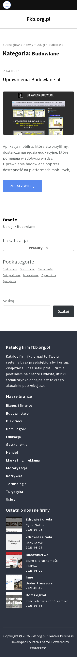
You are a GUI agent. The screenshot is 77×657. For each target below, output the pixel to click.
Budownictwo (17, 413)
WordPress (38, 648)
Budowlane (10, 269)
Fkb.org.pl (38, 19)
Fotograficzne (11, 275)
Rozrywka (14, 476)
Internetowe (30, 275)
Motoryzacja (16, 468)
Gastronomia (17, 444)
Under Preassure (39, 583)
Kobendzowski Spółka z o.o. (47, 601)
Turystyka (14, 492)
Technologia (16, 484)
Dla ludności (46, 269)
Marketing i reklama (23, 460)
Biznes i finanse (19, 405)
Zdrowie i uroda (39, 519)
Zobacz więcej (22, 186)
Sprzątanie (9, 281)
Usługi (11, 499)
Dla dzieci (14, 421)
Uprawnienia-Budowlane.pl (31, 79)
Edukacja (13, 437)
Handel (12, 452)
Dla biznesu (27, 269)
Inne (29, 577)
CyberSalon (35, 525)
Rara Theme (41, 642)
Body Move (34, 543)
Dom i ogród (16, 429)
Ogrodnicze (48, 275)
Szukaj (8, 300)
